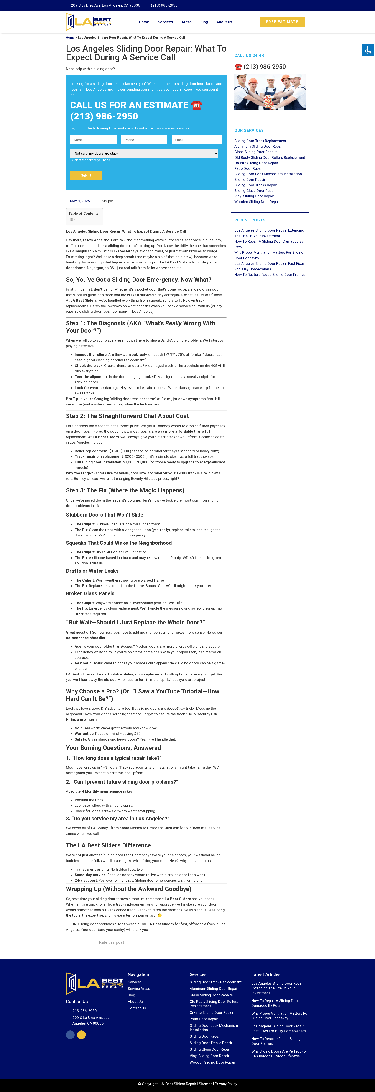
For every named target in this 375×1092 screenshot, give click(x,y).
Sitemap (205, 1084)
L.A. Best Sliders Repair (177, 1084)
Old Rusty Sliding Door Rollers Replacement (269, 157)
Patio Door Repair (248, 168)
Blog (204, 22)
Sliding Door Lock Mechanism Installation (268, 174)
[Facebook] (298, 5)
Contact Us (137, 1008)
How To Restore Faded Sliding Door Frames (270, 274)
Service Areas (139, 988)
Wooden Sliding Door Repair (257, 201)
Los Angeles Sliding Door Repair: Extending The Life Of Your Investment (278, 988)
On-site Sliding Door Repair (256, 163)
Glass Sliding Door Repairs (256, 152)
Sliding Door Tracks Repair (255, 185)
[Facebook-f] (70, 1034)
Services (165, 22)
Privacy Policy (226, 1084)
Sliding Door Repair (249, 179)
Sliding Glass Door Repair (255, 190)
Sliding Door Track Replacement (260, 141)
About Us (224, 22)
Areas (187, 22)
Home (144, 22)
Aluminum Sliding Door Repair (258, 146)
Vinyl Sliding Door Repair (254, 196)
